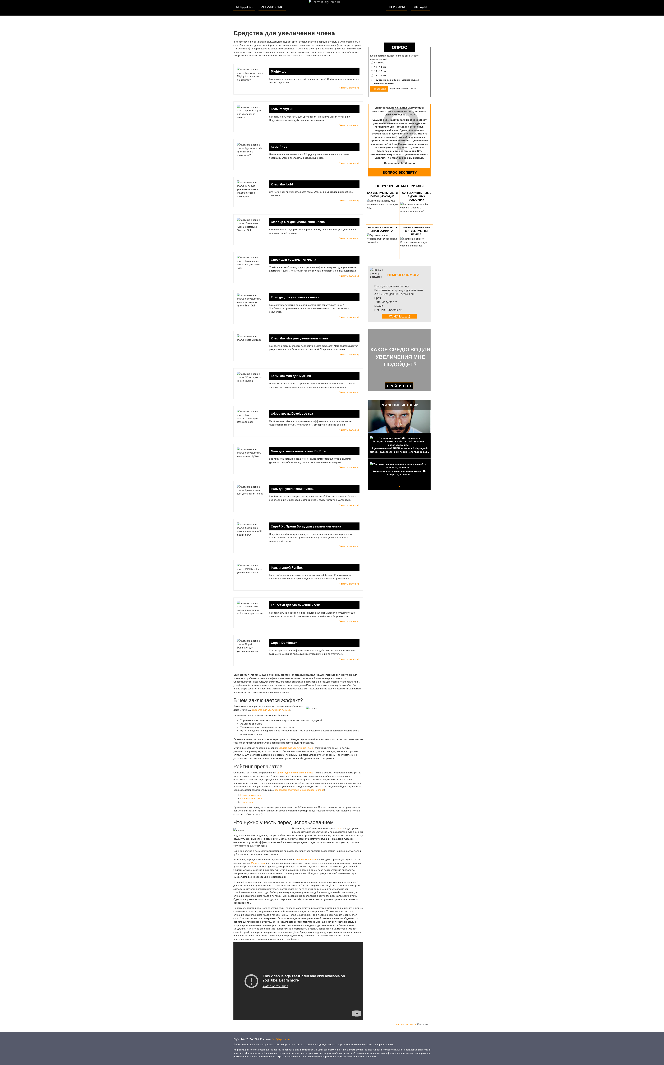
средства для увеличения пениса (271, 709)
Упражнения (272, 6)
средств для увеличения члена (295, 747)
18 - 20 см (380, 75)
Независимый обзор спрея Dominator (382, 229)
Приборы (397, 6)
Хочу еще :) (399, 316)
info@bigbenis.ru (281, 1039)
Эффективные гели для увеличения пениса (416, 231)
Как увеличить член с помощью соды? (382, 194)
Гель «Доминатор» (251, 795)
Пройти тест (399, 385)
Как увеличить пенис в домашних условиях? (416, 196)
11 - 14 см (380, 66)
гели (262, 863)
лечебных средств (305, 859)
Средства (244, 6)
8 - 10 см (379, 62)
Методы (420, 6)
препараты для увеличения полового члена (299, 789)
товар (339, 828)
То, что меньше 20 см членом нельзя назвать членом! (396, 81)
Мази (254, 863)
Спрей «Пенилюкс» (251, 798)
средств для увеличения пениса (295, 772)
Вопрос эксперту (399, 172)
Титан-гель (246, 802)
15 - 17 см (380, 71)
